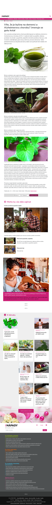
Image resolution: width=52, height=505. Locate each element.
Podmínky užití (22, 503)
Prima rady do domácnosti (40, 330)
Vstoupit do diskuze (33, 195)
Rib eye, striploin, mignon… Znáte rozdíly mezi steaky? (16, 484)
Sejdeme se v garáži (10, 474)
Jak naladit (28, 499)
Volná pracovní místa (38, 499)
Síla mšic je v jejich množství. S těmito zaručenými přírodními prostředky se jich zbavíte (23, 445)
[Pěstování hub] (10, 249)
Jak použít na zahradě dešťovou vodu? (13, 442)
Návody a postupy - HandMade (41, 396)
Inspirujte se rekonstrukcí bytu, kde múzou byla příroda (17, 473)
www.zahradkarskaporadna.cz (11, 436)
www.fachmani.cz (9, 464)
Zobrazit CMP (39, 503)
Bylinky (40, 374)
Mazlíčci (27, 19)
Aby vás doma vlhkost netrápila (12, 457)
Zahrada (15, 19)
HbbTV (32, 499)
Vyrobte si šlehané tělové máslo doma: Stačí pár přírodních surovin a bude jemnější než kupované (25, 488)
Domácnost (10, 19)
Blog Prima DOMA (32, 498)
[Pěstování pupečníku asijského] (10, 241)
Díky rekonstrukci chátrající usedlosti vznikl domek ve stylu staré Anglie (20, 466)
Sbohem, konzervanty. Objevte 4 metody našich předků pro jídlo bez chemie (21, 482)
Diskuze (25, 195)
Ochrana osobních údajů (15, 503)
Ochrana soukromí (29, 503)
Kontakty (26, 498)
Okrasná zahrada (42, 352)
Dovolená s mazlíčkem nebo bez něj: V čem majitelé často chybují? (19, 480)
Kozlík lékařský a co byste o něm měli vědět (14, 440)
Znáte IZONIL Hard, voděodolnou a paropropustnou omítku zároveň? (19, 468)
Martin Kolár (34, 191)
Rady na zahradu (26, 352)
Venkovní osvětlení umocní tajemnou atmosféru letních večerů (18, 459)
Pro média (38, 498)
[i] (26, 100)
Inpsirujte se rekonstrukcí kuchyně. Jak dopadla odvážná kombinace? (19, 469)
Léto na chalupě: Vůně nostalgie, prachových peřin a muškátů (18, 456)
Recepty (34, 19)
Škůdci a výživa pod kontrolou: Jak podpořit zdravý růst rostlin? (18, 446)
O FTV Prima (17, 499)
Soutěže (42, 498)
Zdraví (30, 19)
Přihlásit (44, 430)
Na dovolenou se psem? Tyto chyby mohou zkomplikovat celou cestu (19, 485)
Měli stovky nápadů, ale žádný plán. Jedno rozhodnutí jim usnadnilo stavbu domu (21, 454)
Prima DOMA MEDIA (20, 498)
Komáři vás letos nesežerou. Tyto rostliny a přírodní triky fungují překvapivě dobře (22, 487)
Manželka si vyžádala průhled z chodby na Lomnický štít (17, 471)
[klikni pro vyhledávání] (50, 16)
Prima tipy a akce (40, 19)
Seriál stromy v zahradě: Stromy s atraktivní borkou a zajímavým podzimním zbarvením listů (23, 443)
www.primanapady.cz (9, 478)
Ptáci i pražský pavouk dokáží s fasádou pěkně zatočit (16, 452)
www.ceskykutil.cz (9, 450)
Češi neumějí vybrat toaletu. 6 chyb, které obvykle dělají (17, 460)
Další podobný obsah (26, 411)
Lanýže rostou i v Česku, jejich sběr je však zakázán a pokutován (18, 438)
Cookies (34, 503)
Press (21, 499)
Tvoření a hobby (21, 19)
